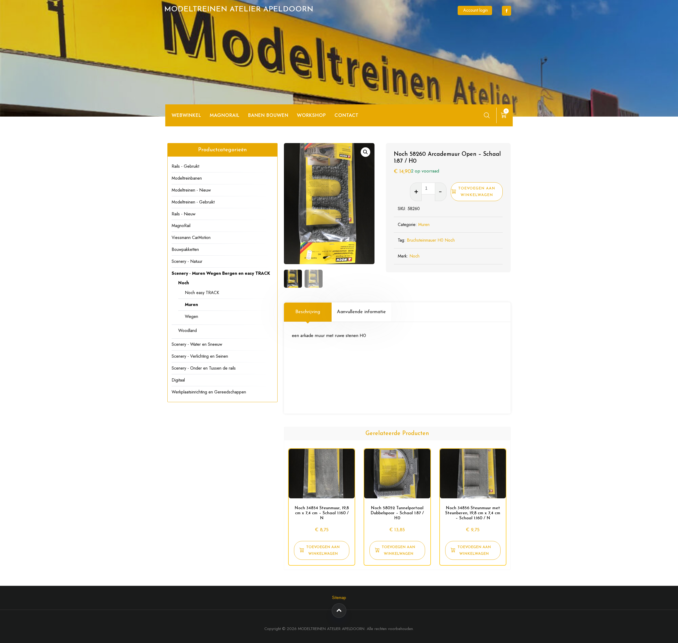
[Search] (487, 115)
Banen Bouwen (268, 115)
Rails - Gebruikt (185, 166)
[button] (365, 152)
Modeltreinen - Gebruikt (193, 202)
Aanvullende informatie (361, 312)
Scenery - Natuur (187, 261)
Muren (424, 224)
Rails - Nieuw (183, 214)
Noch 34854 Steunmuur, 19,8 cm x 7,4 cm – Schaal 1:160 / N (322, 513)
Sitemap (339, 598)
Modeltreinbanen (187, 178)
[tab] (308, 312)
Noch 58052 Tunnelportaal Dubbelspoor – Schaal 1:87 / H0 (397, 513)
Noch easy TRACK (202, 293)
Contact (346, 115)
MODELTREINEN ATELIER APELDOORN (238, 9)
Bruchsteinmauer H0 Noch (431, 240)
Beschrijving (307, 312)
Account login (475, 10)
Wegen (191, 316)
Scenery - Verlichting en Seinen (200, 356)
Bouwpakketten (185, 249)
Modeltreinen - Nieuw (191, 190)
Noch (414, 256)
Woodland (187, 330)
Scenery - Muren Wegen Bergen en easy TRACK (221, 273)
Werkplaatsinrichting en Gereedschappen (209, 392)
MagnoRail (181, 226)
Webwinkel (186, 115)
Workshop (311, 115)
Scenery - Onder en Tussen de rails (204, 368)
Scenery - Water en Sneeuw (197, 344)
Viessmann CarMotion (191, 237)
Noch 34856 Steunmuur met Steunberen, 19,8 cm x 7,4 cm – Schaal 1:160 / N (472, 513)
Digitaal (178, 380)
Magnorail (225, 115)
